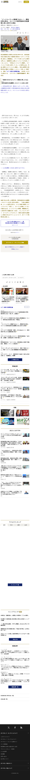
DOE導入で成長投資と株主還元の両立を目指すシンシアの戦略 (15, 619)
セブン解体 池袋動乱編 (15, 29)
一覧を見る (15, 639)
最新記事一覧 (15, 687)
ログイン (20, 1)
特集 (2, 29)
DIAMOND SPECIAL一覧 (7, 695)
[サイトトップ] (6, 2)
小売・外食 (6, 29)
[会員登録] (26, 2)
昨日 (11, 525)
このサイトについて (5, 736)
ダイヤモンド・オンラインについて (9, 733)
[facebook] (15, 728)
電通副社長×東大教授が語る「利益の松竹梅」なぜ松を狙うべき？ (15, 629)
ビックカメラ (20, 277)
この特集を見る (15, 359)
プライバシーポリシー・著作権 (7, 749)
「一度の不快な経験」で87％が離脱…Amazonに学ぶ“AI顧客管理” (15, 624)
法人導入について (5, 759)
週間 (18, 525)
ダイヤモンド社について (6, 768)
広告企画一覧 (4, 699)
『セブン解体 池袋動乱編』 (13, 71)
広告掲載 (3, 754)
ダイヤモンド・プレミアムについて (8, 739)
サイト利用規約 (4, 744)
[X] (8, 728)
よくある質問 (4, 751)
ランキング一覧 (15, 585)
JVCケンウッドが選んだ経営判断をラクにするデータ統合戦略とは (15, 634)
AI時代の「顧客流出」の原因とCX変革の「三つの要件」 (15, 615)
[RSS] (21, 728)
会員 (26, 525)
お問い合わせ (4, 756)
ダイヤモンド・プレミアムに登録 (15, 242)
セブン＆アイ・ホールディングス (9, 277)
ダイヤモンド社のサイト (6, 763)
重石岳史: (15, 27)
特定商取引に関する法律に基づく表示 (9, 746)
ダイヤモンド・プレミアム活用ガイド (9, 741)
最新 (4, 525)
